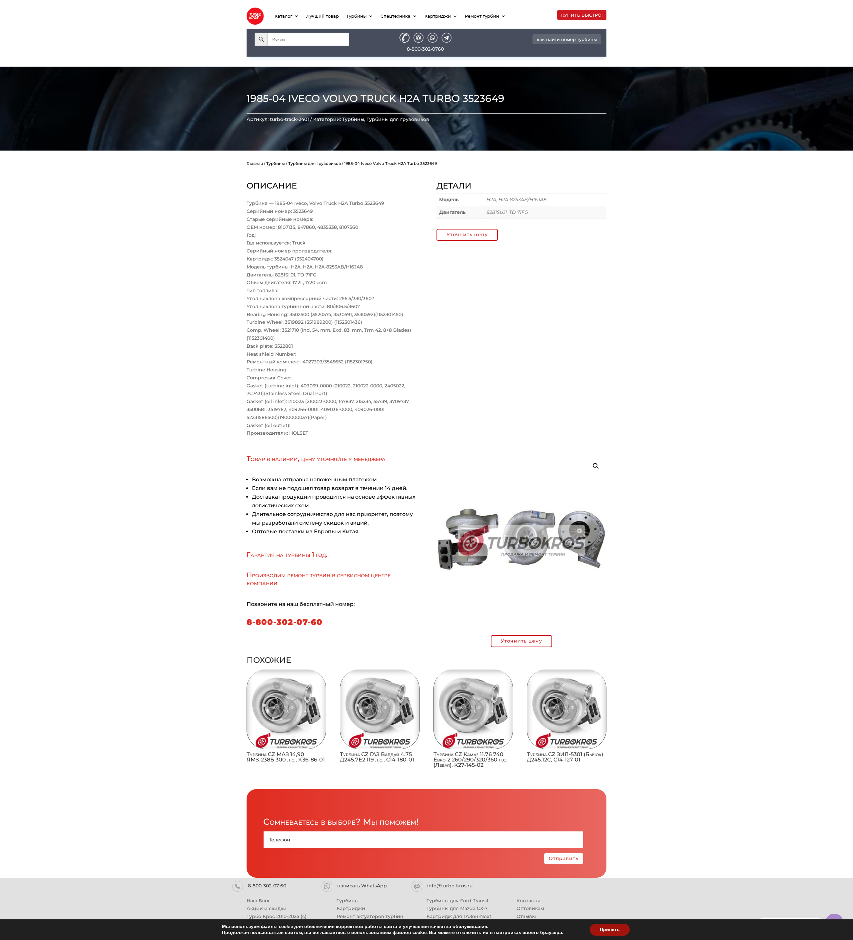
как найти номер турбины (567, 39)
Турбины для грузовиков (398, 119)
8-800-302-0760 (425, 49)
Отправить (563, 858)
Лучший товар (322, 16)
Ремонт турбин (482, 16)
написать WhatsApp (362, 886)
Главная (255, 163)
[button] (596, 466)
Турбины (356, 16)
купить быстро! (581, 15)
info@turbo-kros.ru (449, 886)
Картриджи (438, 16)
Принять (610, 929)
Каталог (283, 16)
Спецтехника (396, 16)
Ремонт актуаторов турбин (370, 916)
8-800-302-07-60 (285, 622)
